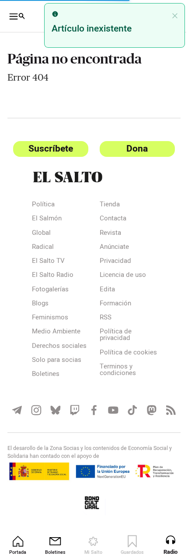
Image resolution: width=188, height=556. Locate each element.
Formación (112, 304)
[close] (168, 15)
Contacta (109, 219)
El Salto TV (48, 262)
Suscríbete (49, 149)
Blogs (40, 304)
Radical (43, 247)
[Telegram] (16, 415)
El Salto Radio (52, 276)
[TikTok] (127, 415)
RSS (102, 318)
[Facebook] (91, 415)
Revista (107, 233)
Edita (103, 290)
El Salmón (47, 219)
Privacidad (112, 262)
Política (43, 205)
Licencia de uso (119, 276)
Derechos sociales (59, 347)
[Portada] (90, 177)
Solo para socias (56, 361)
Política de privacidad (112, 335)
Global (41, 233)
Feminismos (50, 318)
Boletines (45, 375)
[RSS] (165, 415)
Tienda (106, 205)
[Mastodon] (146, 415)
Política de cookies (112, 356)
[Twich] (72, 415)
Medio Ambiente (56, 332)
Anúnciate (110, 247)
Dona (132, 149)
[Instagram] (35, 415)
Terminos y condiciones (114, 377)
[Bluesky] (53, 415)
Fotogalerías (50, 290)
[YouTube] (109, 415)
